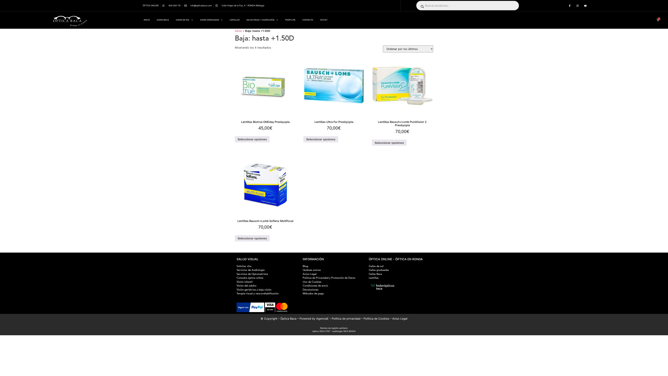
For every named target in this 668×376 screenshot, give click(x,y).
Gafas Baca (163, 20)
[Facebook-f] (570, 6)
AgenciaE (322, 318)
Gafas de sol (182, 20)
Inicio (147, 20)
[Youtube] (585, 6)
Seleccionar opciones (252, 139)
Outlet (323, 20)
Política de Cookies (376, 318)
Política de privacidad (346, 318)
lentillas (235, 20)
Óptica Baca (288, 318)
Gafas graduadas (209, 20)
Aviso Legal (399, 318)
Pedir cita (290, 20)
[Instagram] (578, 6)
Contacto (307, 20)
